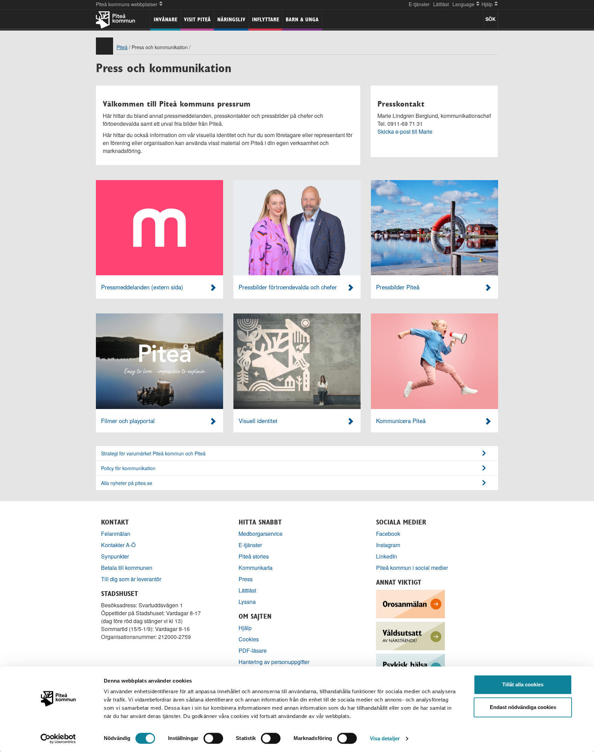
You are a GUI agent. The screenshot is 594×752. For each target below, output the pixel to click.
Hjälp (245, 628)
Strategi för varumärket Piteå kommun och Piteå (153, 453)
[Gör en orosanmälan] (410, 603)
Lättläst (441, 4)
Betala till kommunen (126, 568)
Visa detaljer (385, 738)
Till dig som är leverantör (132, 579)
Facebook (388, 534)
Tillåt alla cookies (522, 684)
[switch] (213, 738)
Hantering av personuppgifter (274, 662)
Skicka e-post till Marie (404, 131)
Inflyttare (265, 19)
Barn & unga (302, 19)
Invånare (165, 19)
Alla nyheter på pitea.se (126, 482)
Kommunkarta (256, 568)
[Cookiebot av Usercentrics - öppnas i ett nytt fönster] (58, 738)
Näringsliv (231, 19)
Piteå (122, 47)
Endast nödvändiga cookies (523, 707)
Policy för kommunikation (128, 468)
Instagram (388, 545)
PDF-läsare (253, 650)
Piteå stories (254, 556)
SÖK (490, 18)
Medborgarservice (261, 534)
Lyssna (247, 602)
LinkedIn (386, 556)
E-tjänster (419, 4)
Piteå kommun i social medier (412, 568)
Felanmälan (115, 534)
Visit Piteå (197, 19)
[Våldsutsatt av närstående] (410, 635)
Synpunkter (115, 556)
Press (246, 579)
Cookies (249, 639)
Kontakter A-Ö (118, 545)
